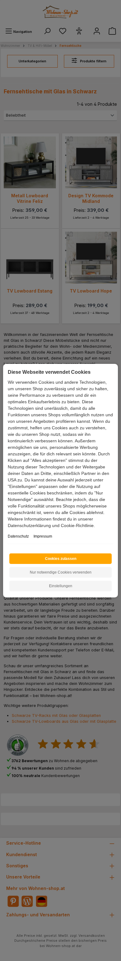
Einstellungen (60, 586)
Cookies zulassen (60, 558)
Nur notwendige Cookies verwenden (61, 572)
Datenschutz (18, 536)
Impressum (43, 536)
